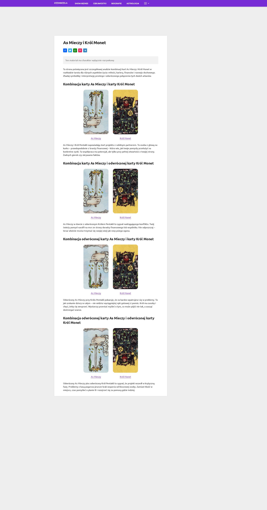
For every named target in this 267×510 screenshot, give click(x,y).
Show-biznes (81, 3)
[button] (65, 50)
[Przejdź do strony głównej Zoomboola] (61, 3)
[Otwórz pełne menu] (146, 3)
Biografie (116, 3)
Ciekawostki (99, 3)
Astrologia (133, 3)
